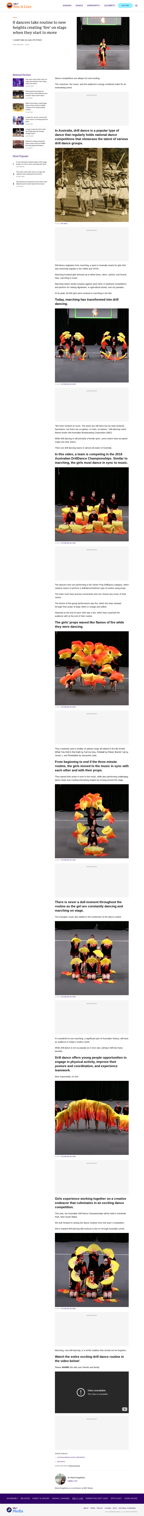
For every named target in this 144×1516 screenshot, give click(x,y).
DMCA (115, 1508)
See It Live (77, 1498)
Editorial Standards (74, 1466)
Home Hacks (130, 1498)
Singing (67, 5)
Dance (79, 5)
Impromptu (93, 5)
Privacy (100, 1508)
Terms (92, 1508)
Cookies (108, 1508)
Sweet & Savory (41, 1498)
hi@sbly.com (72, 1481)
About (86, 1508)
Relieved (25, 1498)
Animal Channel (61, 1498)
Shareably (12, 1498)
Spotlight (116, 1498)
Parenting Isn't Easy (97, 1498)
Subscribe (125, 5)
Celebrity (109, 5)
